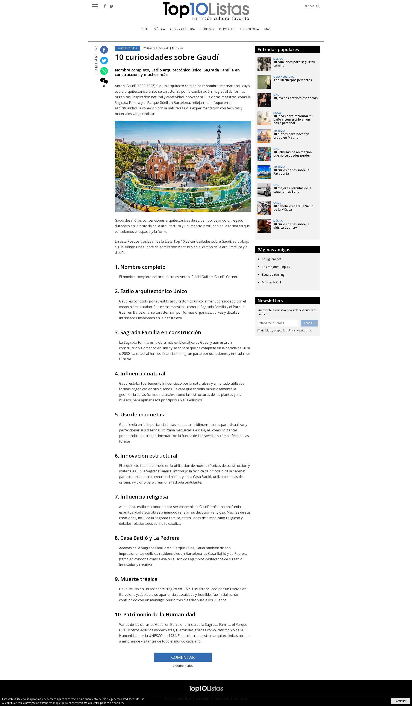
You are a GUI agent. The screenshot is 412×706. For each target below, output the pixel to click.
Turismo (207, 29)
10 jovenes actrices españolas (295, 98)
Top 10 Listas (206, 11)
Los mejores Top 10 (276, 267)
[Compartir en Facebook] (103, 50)
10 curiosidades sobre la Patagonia (291, 171)
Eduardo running (273, 274)
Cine (145, 29)
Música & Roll (271, 282)
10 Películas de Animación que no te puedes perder (292, 153)
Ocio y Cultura (182, 29)
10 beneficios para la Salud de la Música (293, 208)
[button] (95, 6)
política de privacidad (299, 330)
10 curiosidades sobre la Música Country (291, 226)
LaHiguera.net (271, 259)
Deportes (227, 29)
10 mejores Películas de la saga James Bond (292, 190)
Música (159, 29)
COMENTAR (183, 657)
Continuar (400, 701)
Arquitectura (127, 48)
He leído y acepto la (286, 330)
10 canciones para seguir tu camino (294, 63)
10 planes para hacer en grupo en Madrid (291, 135)
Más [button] (267, 29)
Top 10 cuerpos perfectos (292, 80)
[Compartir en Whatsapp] (103, 71)
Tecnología (249, 29)
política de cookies (111, 703)
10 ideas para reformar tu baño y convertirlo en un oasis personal (293, 119)
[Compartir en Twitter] (103, 60)
